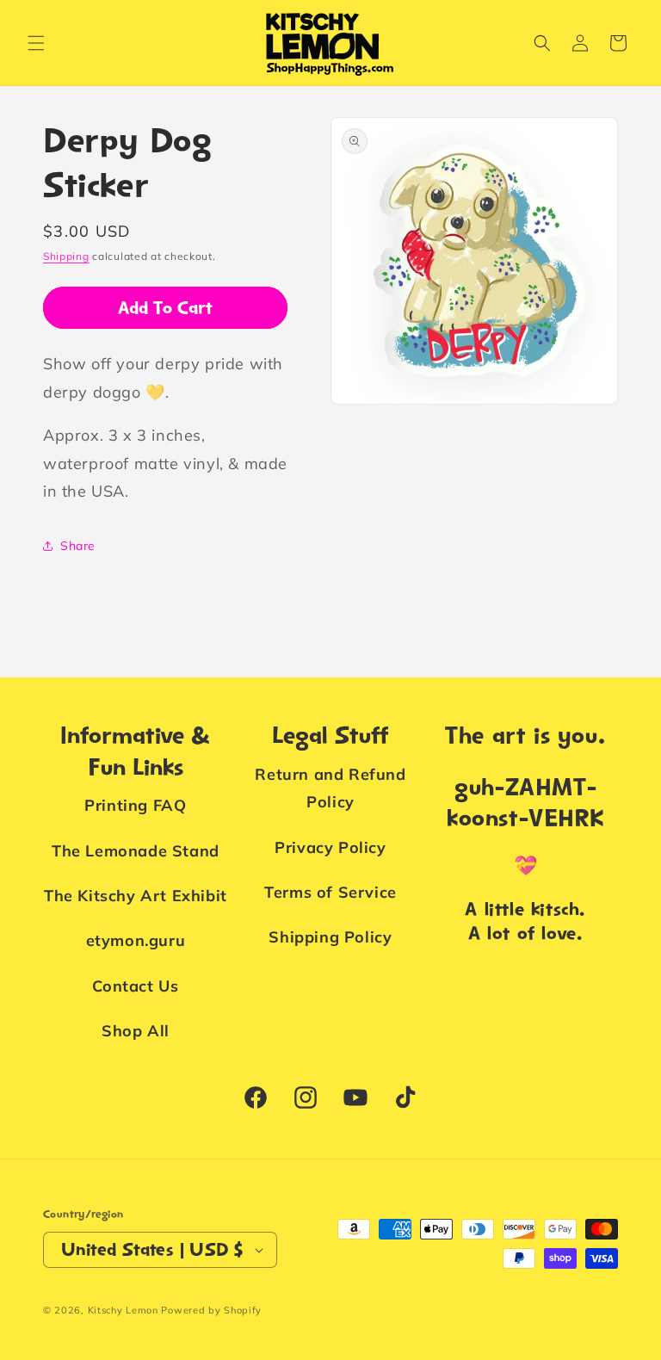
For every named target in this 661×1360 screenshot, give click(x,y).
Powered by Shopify (211, 1310)
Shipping (66, 256)
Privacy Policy (330, 847)
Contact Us (135, 986)
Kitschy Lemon (123, 1310)
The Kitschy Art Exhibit (135, 896)
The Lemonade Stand (135, 851)
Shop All (136, 1031)
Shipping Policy (330, 937)
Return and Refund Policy (330, 788)
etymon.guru (136, 940)
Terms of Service (330, 892)
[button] (36, 43)
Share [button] (78, 545)
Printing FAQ (135, 805)
